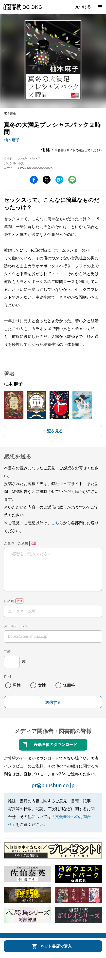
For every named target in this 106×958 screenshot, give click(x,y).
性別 (7, 676)
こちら (57, 523)
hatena (59, 180)
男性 (17, 685)
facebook (34, 180)
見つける (83, 7)
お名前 (9, 601)
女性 (42, 685)
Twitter (47, 180)
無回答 (69, 685)
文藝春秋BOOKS (22, 7)
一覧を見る (53, 431)
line (72, 180)
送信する (53, 702)
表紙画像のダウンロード (55, 745)
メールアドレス (16, 626)
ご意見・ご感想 (16, 543)
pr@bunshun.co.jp (53, 785)
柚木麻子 (12, 140)
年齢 (7, 651)
